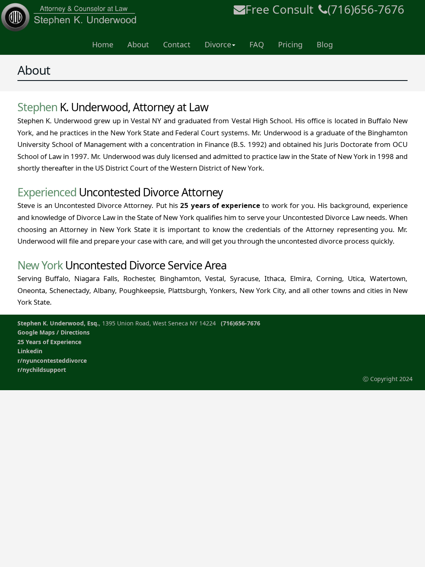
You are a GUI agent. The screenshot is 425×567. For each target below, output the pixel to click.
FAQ (256, 44)
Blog (325, 44)
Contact (177, 44)
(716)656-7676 (365, 9)
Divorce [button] (218, 44)
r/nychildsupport (41, 370)
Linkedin (29, 351)
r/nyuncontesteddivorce (52, 360)
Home (102, 44)
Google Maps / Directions (53, 332)
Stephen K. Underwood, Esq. (58, 323)
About (138, 44)
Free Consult (279, 9)
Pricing (290, 44)
